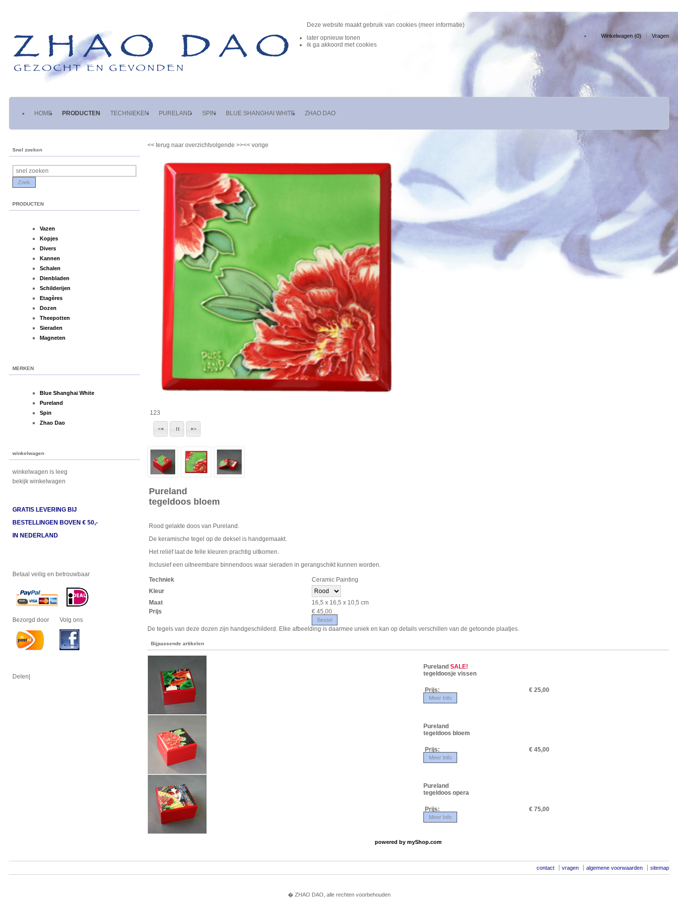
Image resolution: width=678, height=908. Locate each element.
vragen (570, 868)
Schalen (50, 268)
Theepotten (55, 318)
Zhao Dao (52, 423)
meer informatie (441, 24)
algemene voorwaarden (614, 868)
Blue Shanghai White (67, 393)
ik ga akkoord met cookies (342, 44)
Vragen (660, 36)
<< (247, 145)
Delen (20, 676)
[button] (160, 429)
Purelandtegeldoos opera (446, 789)
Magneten (53, 338)
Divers (48, 248)
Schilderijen (55, 288)
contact (545, 868)
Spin (46, 413)
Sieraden (51, 328)
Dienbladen (54, 278)
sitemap (659, 868)
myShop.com (424, 842)
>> (239, 145)
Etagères (51, 298)
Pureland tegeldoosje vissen (449, 670)
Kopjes (49, 238)
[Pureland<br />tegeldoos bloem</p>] (275, 276)
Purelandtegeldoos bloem (184, 496)
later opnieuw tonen (333, 37)
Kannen (50, 258)
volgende (226, 145)
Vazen (47, 228)
